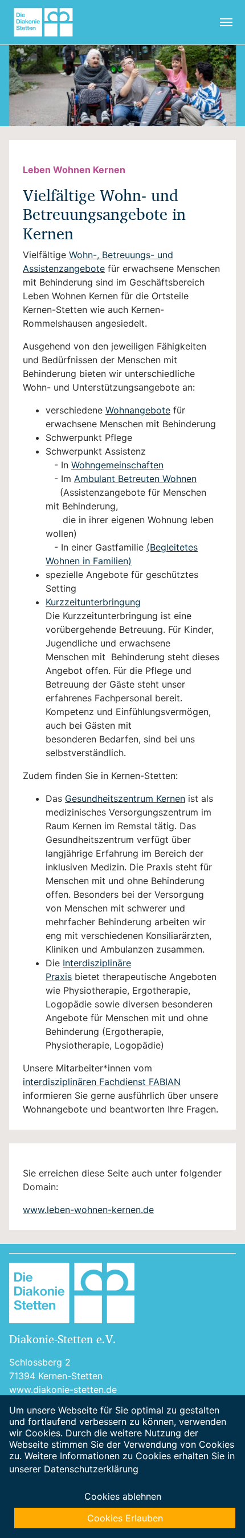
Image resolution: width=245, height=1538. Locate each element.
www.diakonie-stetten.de (63, 1389)
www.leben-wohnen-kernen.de (88, 1209)
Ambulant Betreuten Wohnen (135, 478)
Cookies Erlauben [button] (125, 1518)
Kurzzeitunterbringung (93, 602)
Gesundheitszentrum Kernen (125, 798)
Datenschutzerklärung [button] (91, 1469)
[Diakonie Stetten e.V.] (48, 22)
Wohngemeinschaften (117, 465)
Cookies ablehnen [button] (122, 1496)
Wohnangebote (137, 410)
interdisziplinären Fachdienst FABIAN (102, 1081)
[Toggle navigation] (226, 22)
